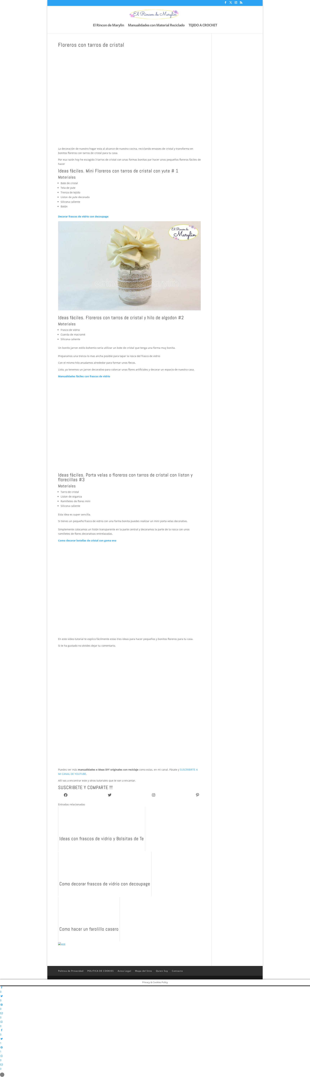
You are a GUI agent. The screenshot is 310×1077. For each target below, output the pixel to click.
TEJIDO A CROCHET (203, 25)
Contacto (177, 970)
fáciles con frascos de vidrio (93, 376)
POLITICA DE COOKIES (100, 970)
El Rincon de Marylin (108, 25)
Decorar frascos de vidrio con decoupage (83, 216)
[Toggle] (2, 1075)
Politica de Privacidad (70, 970)
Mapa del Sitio (143, 970)
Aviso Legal (124, 970)
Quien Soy (162, 970)
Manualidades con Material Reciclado (156, 25)
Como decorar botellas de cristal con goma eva (87, 540)
